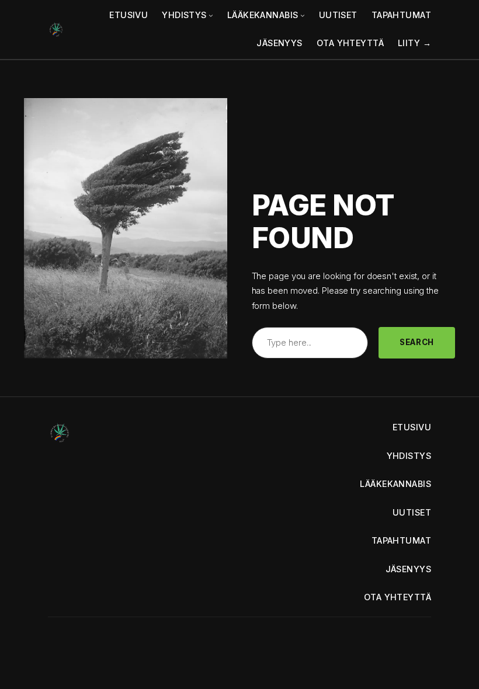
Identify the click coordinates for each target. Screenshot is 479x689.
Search (417, 342)
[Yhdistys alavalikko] (211, 15)
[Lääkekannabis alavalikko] (302, 15)
